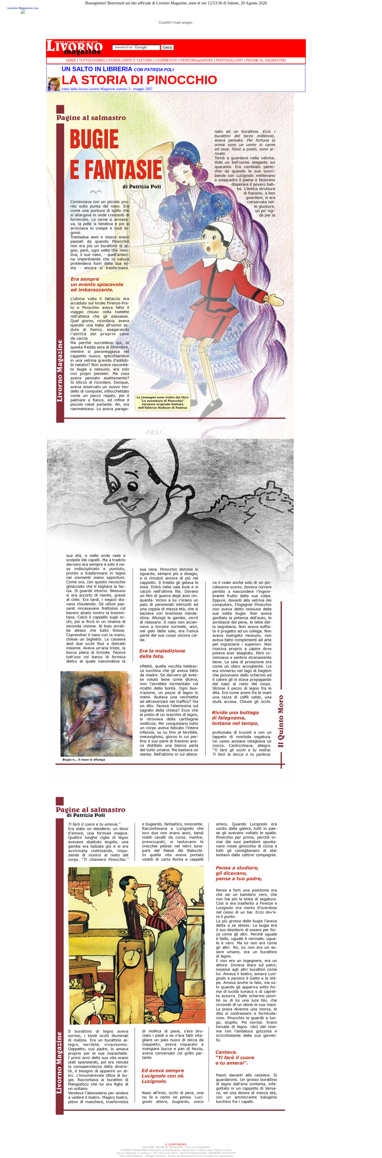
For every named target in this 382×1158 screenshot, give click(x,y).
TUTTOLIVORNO (92, 60)
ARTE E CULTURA (137, 60)
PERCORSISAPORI (196, 60)
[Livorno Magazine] (23, 12)
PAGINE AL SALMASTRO (266, 60)
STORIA (114, 60)
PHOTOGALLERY (229, 60)
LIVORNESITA (166, 60)
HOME (71, 60)
